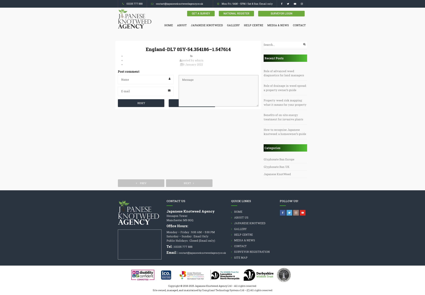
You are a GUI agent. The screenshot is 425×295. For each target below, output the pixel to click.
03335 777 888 (135, 3)
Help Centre (253, 25)
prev (142, 183)
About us (241, 217)
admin (199, 60)
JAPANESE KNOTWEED (207, 25)
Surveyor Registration (252, 251)
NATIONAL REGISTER (236, 13)
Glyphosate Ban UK (277, 167)
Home (168, 25)
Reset (141, 103)
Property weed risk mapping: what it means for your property (285, 102)
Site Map (241, 257)
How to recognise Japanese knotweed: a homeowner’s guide (285, 132)
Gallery (233, 25)
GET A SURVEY (201, 13)
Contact (299, 25)
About (182, 25)
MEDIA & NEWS (278, 25)
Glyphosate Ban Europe (279, 159)
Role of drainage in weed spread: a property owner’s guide (285, 88)
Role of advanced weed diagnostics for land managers (284, 73)
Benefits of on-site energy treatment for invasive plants (283, 117)
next (188, 183)
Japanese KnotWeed (277, 174)
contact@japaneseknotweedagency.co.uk (179, 3)
